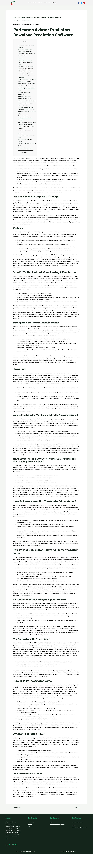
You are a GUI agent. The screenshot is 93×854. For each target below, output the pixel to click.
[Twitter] (10, 844)
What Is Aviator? (22, 152)
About (34, 2)
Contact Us (47, 2)
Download (20, 58)
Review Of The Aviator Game (25, 148)
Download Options (23, 115)
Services (40, 2)
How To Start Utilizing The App (26, 45)
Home (29, 2)
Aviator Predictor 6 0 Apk (24, 98)
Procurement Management (57, 824)
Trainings (54, 2)
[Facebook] (6, 844)
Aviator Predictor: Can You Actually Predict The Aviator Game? (25, 62)
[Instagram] (13, 844)
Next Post (78, 807)
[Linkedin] (16, 844)
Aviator (15, 20)
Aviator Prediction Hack (24, 96)
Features (20, 47)
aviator (49, 211)
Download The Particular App (25, 150)
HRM (51, 822)
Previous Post (16, 807)
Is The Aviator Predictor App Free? (27, 100)
